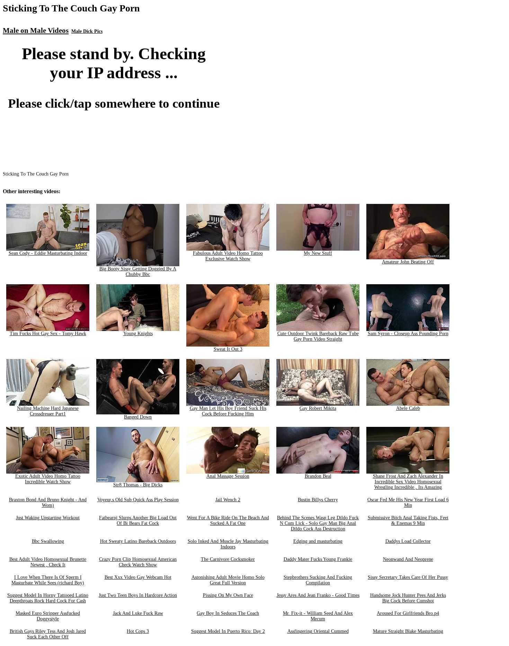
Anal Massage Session (227, 476)
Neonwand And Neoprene (408, 559)
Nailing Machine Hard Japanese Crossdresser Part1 (48, 411)
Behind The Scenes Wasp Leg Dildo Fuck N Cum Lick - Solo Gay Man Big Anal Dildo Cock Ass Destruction (318, 523)
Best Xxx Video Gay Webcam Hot (138, 577)
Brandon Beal (318, 476)
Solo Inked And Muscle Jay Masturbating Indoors (228, 544)
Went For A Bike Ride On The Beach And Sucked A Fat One (228, 520)
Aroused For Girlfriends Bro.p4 (408, 613)
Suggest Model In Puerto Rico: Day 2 (228, 631)
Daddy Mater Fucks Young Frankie (318, 559)
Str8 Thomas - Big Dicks (137, 484)
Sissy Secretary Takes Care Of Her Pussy (408, 577)
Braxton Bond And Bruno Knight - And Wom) (48, 502)
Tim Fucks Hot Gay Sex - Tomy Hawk (48, 333)
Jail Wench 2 (227, 499)
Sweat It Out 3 (228, 349)
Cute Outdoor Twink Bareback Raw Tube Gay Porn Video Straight (318, 336)
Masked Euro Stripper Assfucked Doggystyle (48, 616)
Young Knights (138, 333)
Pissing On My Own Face (228, 595)
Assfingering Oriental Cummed (318, 631)
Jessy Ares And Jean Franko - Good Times (318, 595)
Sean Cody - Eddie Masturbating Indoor (48, 253)
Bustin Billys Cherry (318, 499)
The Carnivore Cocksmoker (228, 559)
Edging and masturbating (317, 541)
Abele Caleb (408, 408)
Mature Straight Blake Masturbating (408, 631)
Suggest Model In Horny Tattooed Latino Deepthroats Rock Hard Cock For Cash (47, 598)
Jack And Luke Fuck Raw (138, 613)
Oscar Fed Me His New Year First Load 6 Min (408, 502)
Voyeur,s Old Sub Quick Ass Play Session (138, 499)
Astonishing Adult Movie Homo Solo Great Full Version (228, 580)
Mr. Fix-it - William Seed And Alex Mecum (318, 616)
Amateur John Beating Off (408, 261)
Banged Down (138, 417)
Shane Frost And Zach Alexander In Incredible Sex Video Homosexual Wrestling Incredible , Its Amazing (408, 482)
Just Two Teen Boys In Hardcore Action (138, 595)
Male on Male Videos (36, 30)
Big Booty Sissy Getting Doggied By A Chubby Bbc (137, 271)
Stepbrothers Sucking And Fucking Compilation (318, 580)
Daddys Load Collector (408, 541)
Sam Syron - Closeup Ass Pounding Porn (408, 333)
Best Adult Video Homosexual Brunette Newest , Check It (47, 562)
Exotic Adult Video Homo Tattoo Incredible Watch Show (47, 479)
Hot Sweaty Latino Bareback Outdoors (138, 541)
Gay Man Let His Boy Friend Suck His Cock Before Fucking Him (228, 411)
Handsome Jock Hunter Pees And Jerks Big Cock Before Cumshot (408, 598)
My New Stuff (318, 253)
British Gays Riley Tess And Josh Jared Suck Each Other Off (48, 634)
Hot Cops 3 (138, 631)
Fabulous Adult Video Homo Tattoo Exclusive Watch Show (228, 256)
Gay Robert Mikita (318, 408)
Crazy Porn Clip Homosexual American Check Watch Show (138, 562)
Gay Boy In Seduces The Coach (228, 613)
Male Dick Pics (86, 31)
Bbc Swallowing (48, 541)
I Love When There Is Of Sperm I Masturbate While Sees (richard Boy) (47, 580)
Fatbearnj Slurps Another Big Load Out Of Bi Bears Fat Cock (138, 520)
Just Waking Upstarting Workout (48, 517)
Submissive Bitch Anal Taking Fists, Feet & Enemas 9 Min (408, 520)
